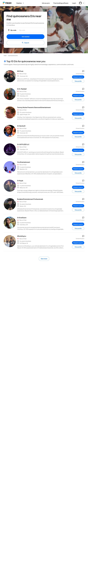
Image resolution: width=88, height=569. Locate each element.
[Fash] (7, 3)
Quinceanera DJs (13, 55)
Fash (5, 55)
